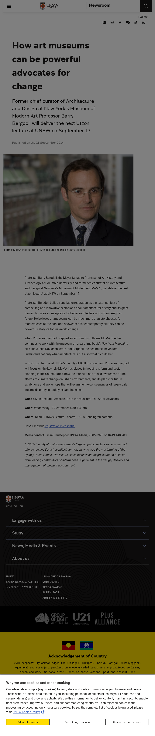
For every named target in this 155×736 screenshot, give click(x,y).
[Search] (146, 6)
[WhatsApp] (144, 22)
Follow (142, 17)
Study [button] (17, 533)
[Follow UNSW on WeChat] (128, 22)
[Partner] (98, 6)
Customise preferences (127, 722)
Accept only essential (77, 722)
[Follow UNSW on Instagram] (112, 22)
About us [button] (20, 558)
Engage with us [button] (27, 520)
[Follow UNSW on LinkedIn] (104, 22)
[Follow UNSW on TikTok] (136, 22)
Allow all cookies (28, 722)
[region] (77, 705)
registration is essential (59, 426)
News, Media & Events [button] (34, 545)
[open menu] (9, 6)
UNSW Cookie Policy (29, 712)
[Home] (49, 6)
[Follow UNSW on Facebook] (120, 22)
